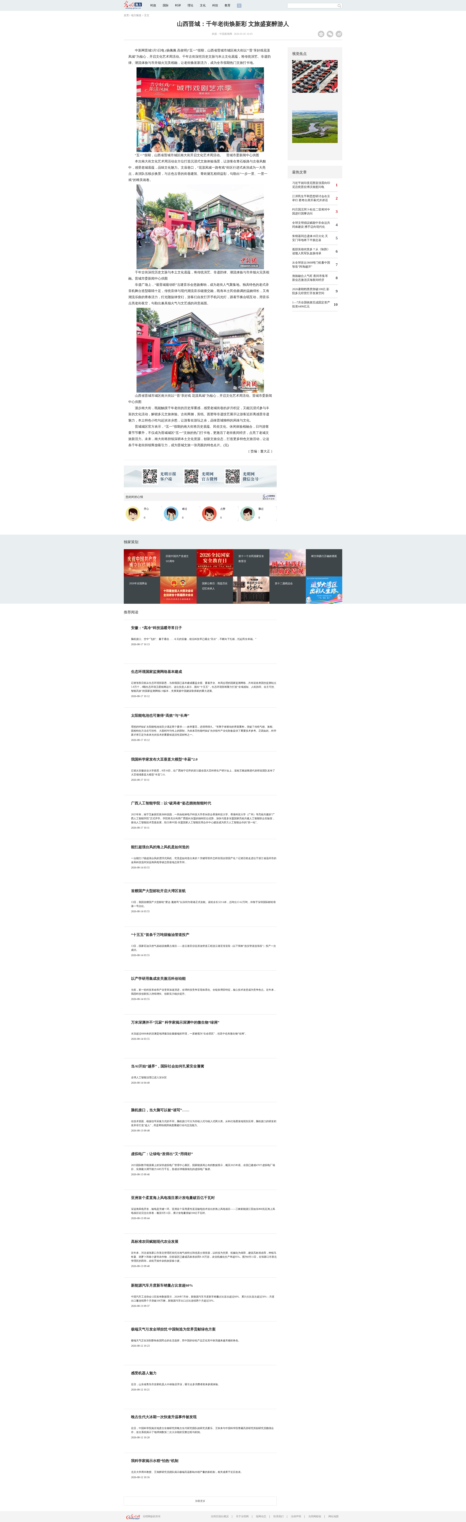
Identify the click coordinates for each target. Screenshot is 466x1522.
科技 (215, 5)
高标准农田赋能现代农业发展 (154, 1242)
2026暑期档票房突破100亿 (309, 289)
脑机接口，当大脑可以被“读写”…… (160, 1110)
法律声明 (296, 1516)
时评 (178, 5)
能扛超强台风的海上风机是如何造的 (160, 847)
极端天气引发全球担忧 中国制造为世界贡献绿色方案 (173, 1329)
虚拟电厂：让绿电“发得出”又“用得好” (162, 1154)
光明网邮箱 (314, 1516)
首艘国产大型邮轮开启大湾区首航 (158, 891)
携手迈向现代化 (315, 226)
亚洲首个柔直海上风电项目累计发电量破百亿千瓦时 (173, 1198)
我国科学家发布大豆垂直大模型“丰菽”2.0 (164, 759)
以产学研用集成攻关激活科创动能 (158, 978)
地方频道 (136, 15)
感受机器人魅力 (144, 1373)
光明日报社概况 (220, 1516)
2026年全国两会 (138, 583)
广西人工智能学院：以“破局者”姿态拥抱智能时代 (171, 803)
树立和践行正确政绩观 (324, 556)
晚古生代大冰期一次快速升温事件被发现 (164, 1417)
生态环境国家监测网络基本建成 (156, 672)
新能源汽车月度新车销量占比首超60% (162, 1285)
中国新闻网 (225, 34)
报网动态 (261, 1516)
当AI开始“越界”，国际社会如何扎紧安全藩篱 (167, 1066)
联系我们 (278, 1516)
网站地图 (333, 1516)
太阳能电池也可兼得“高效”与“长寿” (160, 715)
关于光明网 (242, 1516)
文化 (203, 5)
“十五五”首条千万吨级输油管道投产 (160, 935)
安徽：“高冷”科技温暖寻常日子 (156, 628)
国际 (166, 5)
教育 (227, 5)
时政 (153, 5)
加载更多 (200, 1501)
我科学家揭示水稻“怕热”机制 (154, 1461)
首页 (126, 15)
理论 (190, 5)
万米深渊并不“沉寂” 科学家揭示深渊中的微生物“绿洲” (175, 1022)
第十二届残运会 (284, 583)
